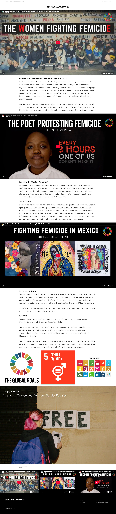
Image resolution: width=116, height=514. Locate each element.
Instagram (83, 502)
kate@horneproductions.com (102, 502)
